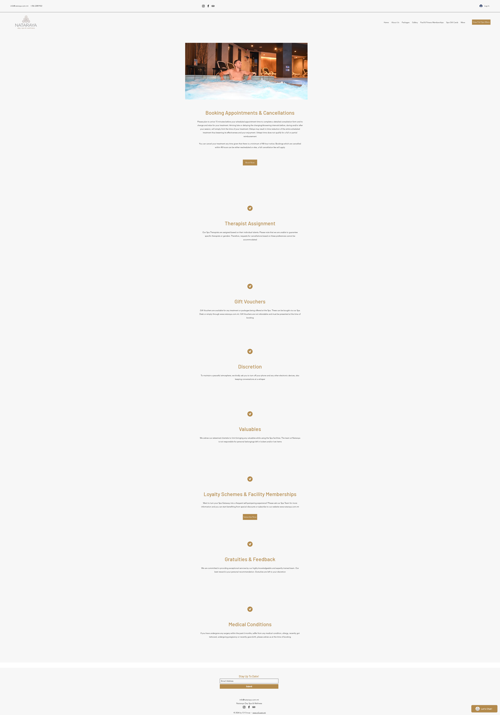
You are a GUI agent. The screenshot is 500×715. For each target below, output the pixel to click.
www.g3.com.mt (259, 712)
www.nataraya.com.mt (229, 314)
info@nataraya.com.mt (19, 6)
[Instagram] (203, 6)
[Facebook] (208, 6)
